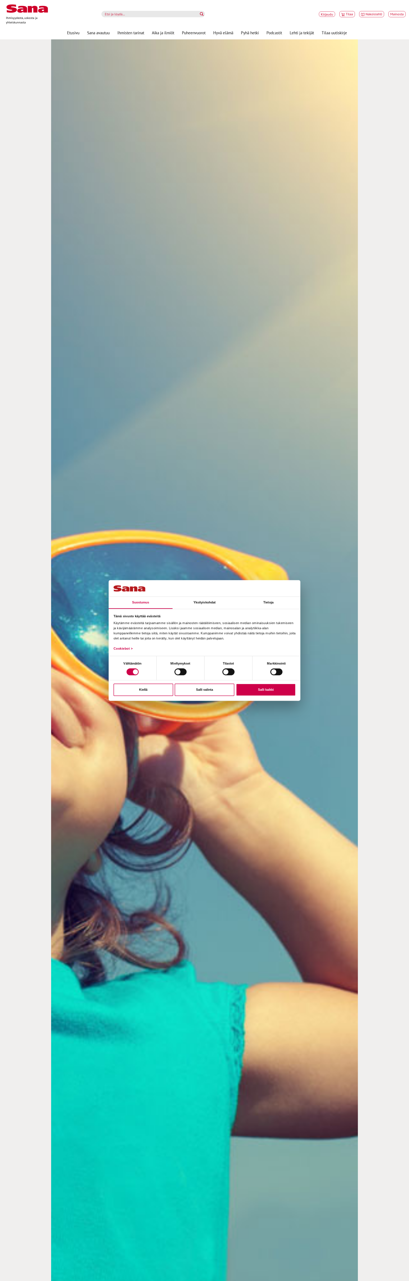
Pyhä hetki (250, 32)
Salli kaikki (266, 689)
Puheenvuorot (194, 32)
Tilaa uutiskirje (334, 32)
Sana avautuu (98, 32)
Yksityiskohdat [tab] (204, 602)
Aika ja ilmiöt (163, 32)
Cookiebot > (123, 648)
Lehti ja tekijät (302, 32)
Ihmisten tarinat (130, 32)
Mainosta (397, 14)
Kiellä (143, 689)
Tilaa (349, 14)
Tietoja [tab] (268, 602)
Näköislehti (374, 14)
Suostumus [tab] (140, 602)
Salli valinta (204, 689)
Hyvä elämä (223, 32)
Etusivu (73, 32)
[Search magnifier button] (202, 14)
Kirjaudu (327, 14)
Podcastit (274, 32)
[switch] (180, 672)
